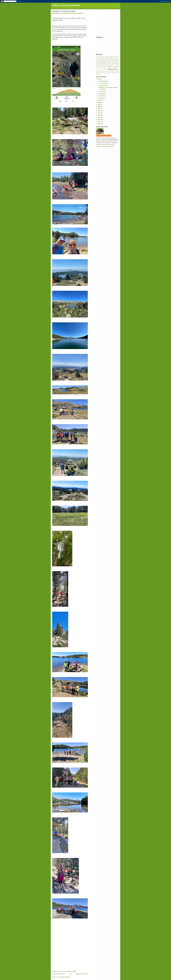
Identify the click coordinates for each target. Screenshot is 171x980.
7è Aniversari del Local (101, 56)
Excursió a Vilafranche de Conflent (111, 66)
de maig (101, 93)
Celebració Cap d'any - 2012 (103, 63)
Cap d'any (109, 59)
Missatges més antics (82, 973)
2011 (99, 121)
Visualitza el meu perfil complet (104, 146)
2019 (99, 104)
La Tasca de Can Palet (108, 71)
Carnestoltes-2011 (104, 60)
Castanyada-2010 (101, 62)
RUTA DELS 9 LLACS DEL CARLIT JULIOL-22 (67, 13)
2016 (99, 111)
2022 (99, 79)
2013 (99, 117)
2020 (99, 102)
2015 (99, 113)
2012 (99, 119)
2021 (99, 100)
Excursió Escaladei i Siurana (105, 67)
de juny (101, 91)
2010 (99, 123)
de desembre (103, 81)
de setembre (102, 85)
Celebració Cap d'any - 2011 (113, 62)
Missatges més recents (58, 973)
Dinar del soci (99, 66)
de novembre (103, 83)
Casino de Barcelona (114, 60)
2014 (99, 115)
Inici (70, 973)
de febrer (101, 95)
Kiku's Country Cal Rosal (66, 5)
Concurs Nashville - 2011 (111, 64)
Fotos (110, 69)
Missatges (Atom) (65, 977)
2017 (99, 108)
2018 (99, 106)
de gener (101, 98)
